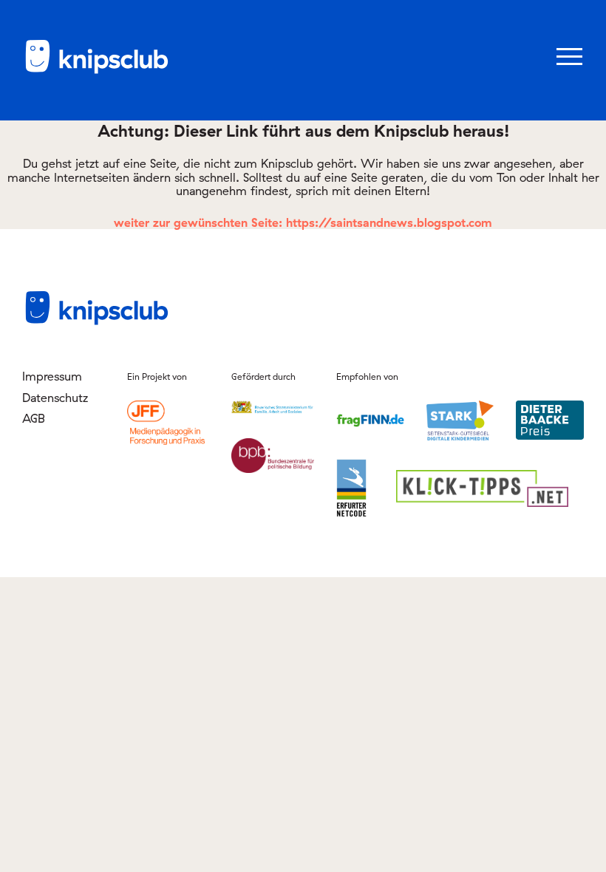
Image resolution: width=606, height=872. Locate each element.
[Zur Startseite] (96, 71)
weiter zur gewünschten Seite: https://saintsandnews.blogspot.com (303, 222)
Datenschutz (55, 397)
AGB (33, 418)
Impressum (52, 376)
